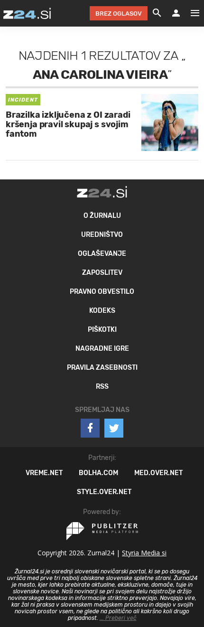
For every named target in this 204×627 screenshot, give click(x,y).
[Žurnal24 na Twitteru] (113, 428)
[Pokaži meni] (190, 13)
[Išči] (157, 13)
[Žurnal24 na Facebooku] (90, 428)
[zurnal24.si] (27, 13)
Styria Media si (144, 552)
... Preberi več (118, 618)
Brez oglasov (118, 13)
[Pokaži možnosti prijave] (176, 13)
